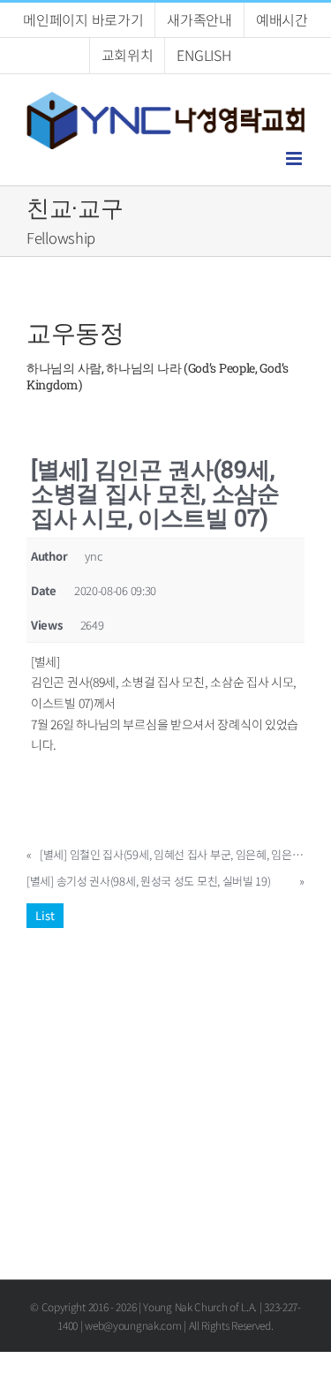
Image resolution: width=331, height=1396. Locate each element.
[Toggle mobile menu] (295, 158)
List (45, 915)
